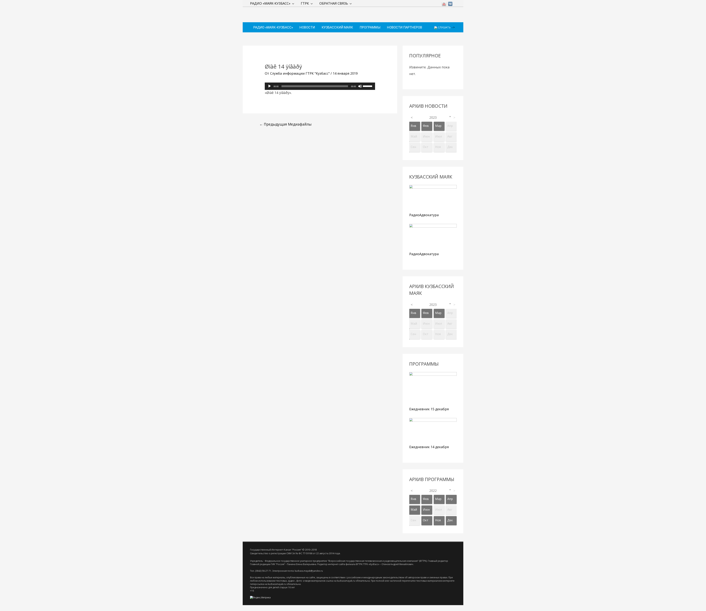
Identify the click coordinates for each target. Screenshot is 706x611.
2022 (433, 490)
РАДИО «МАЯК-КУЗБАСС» (270, 3)
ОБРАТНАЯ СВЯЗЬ (333, 3)
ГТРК (305, 3)
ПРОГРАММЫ (370, 27)
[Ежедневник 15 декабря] (433, 388)
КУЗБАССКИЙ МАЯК (337, 27)
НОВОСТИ (307, 27)
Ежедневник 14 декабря (429, 447)
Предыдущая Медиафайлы (285, 124)
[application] (320, 86)
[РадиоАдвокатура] (433, 198)
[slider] (368, 86)
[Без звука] (360, 86)
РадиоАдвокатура (424, 215)
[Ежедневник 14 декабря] (433, 430)
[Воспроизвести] (269, 86)
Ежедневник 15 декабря (429, 409)
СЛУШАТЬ (444, 27)
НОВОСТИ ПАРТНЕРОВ (404, 27)
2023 (433, 117)
